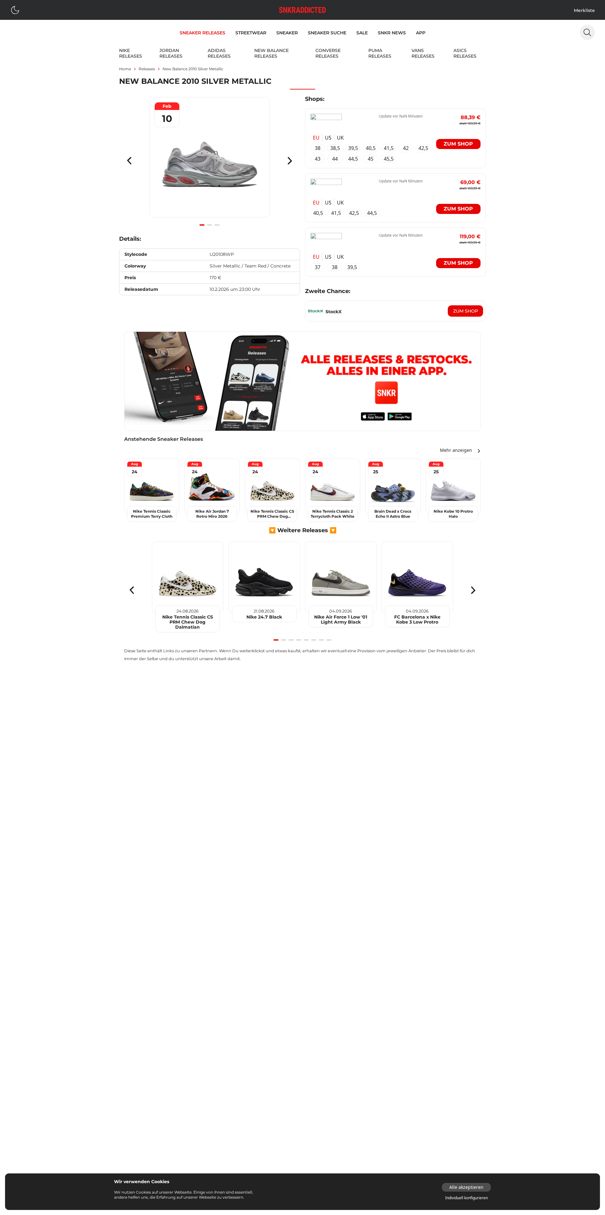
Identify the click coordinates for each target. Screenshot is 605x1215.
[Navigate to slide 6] (314, 640)
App (420, 33)
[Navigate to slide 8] (329, 640)
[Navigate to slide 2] (209, 225)
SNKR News (392, 33)
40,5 (371, 148)
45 (370, 158)
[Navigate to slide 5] (306, 640)
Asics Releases (464, 53)
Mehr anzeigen (456, 450)
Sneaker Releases (202, 33)
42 (406, 148)
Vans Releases (423, 53)
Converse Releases (328, 53)
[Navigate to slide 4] (298, 640)
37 (317, 267)
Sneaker (287, 33)
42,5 (423, 148)
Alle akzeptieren (466, 1187)
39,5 (353, 148)
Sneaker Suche (327, 33)
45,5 (389, 158)
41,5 (389, 148)
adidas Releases (219, 53)
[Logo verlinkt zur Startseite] (302, 10)
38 (317, 148)
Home (125, 68)
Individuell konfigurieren (466, 1198)
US (328, 137)
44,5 (353, 158)
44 (335, 158)
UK (340, 137)
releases (147, 68)
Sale (362, 33)
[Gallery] (209, 161)
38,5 (335, 148)
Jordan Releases (170, 53)
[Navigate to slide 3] (217, 225)
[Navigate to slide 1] (202, 225)
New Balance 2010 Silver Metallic (193, 68)
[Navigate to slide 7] (321, 640)
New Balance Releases (271, 53)
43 (317, 158)
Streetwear (250, 33)
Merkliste (584, 10)
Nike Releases (130, 53)
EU (316, 137)
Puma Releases (379, 53)
